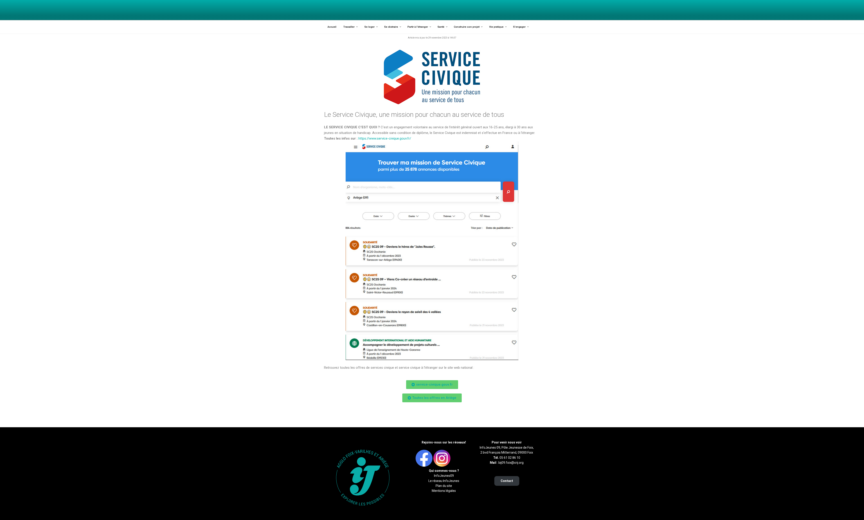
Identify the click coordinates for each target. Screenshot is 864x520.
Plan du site (444, 486)
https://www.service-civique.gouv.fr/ (384, 138)
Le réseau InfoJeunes (443, 481)
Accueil (332, 26)
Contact (507, 481)
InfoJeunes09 (444, 475)
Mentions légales (444, 491)
